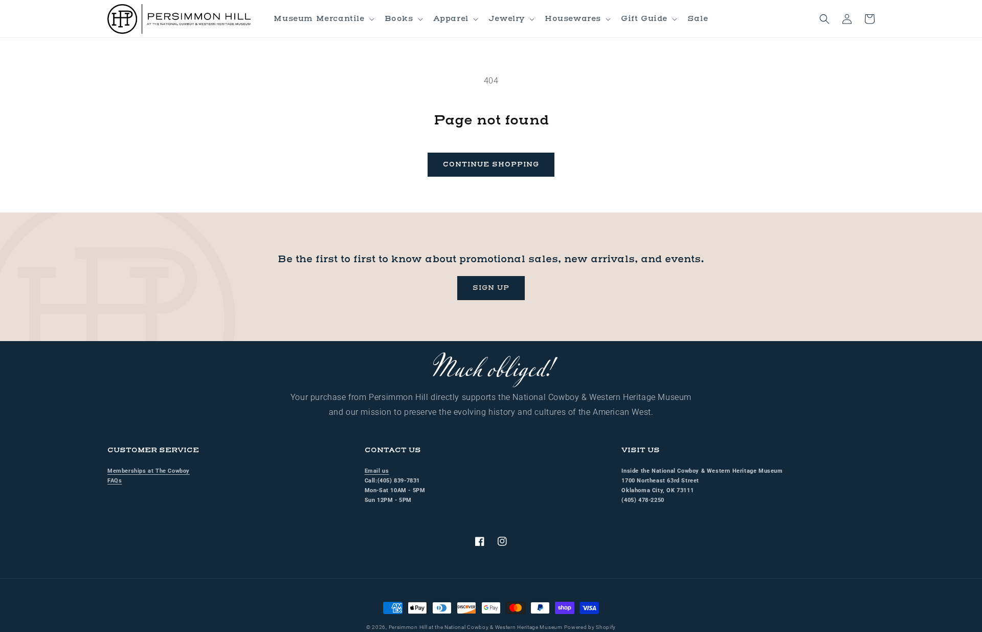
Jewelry (506, 19)
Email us (377, 471)
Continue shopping (491, 164)
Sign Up (491, 288)
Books (399, 19)
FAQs (114, 480)
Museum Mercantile (319, 19)
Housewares (573, 19)
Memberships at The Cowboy (148, 471)
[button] (322, 19)
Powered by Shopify (590, 627)
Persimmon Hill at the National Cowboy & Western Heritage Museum (476, 627)
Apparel (450, 19)
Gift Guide (644, 19)
